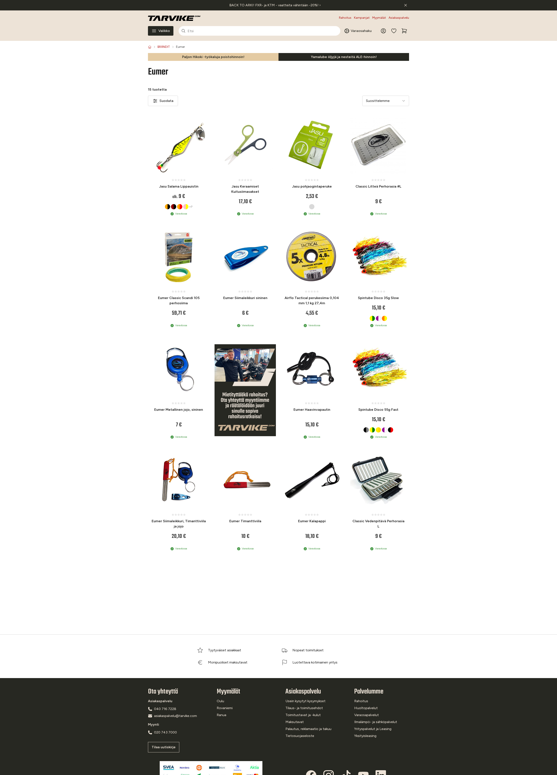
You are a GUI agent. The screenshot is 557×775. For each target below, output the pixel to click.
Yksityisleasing (365, 736)
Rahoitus (345, 18)
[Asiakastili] (383, 31)
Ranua (221, 715)
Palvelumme (368, 691)
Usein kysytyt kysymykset (305, 701)
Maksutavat (294, 722)
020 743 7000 (165, 732)
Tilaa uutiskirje (164, 747)
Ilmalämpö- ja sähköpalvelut (375, 722)
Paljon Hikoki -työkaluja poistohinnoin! (213, 57)
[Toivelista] (394, 31)
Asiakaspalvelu (399, 18)
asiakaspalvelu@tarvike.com (175, 716)
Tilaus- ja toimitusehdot (304, 708)
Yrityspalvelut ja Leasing (372, 729)
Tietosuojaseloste (299, 736)
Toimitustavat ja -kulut (303, 715)
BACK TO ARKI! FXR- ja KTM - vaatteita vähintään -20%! (275, 5)
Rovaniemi (225, 708)
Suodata (166, 101)
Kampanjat (362, 18)
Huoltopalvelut (366, 708)
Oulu (220, 701)
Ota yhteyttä (163, 691)
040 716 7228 (165, 709)
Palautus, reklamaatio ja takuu (308, 729)
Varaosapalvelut (366, 715)
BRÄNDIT (164, 47)
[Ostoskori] (404, 31)
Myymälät (379, 18)
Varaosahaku (361, 31)
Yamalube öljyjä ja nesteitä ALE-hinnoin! (344, 57)
